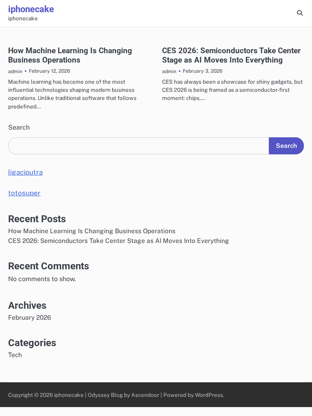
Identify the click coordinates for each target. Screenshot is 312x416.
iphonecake (31, 9)
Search (19, 127)
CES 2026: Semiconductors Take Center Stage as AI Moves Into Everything (231, 55)
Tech (15, 354)
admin (15, 71)
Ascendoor (145, 395)
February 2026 (29, 317)
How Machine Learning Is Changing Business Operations (70, 55)
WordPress (209, 395)
